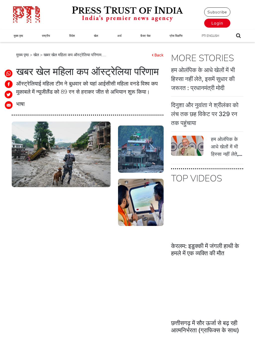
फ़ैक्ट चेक (145, 36)
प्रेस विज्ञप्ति (176, 36)
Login (217, 23)
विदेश (72, 36)
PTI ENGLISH (210, 36)
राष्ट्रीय (46, 36)
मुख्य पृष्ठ (18, 36)
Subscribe (217, 12)
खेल (96, 36)
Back (159, 54)
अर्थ (119, 36)
